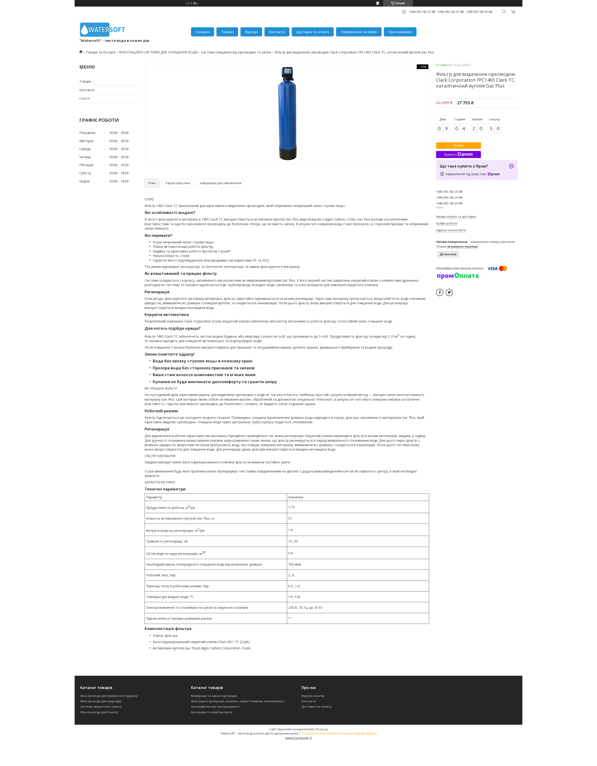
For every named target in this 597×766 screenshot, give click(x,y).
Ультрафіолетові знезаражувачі (215, 706)
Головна (202, 31)
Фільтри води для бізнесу (99, 712)
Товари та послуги (100, 52)
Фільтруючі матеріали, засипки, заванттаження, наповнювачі (237, 701)
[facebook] (439, 292)
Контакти (277, 31)
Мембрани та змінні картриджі (214, 696)
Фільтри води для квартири (100, 701)
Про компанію (400, 31)
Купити (458, 145)
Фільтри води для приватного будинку (109, 696)
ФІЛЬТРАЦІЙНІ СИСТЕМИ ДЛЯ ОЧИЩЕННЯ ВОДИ (158, 52)
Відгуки (251, 31)
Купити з (450, 154)
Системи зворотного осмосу (101, 706)
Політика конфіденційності (358, 733)
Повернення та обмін (359, 31)
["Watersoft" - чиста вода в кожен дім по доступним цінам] (102, 29)
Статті (84, 98)
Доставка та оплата (312, 31)
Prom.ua (322, 729)
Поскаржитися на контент (319, 733)
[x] (449, 292)
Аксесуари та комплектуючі (211, 712)
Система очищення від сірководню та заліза (236, 52)
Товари (227, 31)
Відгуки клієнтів (313, 696)
